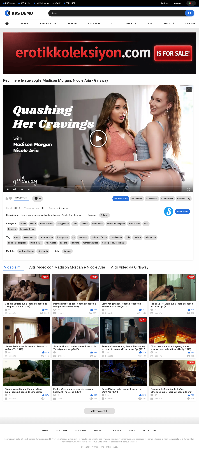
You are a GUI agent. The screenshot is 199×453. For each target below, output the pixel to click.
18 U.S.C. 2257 (150, 430)
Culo (75, 224)
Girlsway (104, 215)
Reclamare (137, 199)
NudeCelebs (182, 211)
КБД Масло (10, 3)
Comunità (168, 23)
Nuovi (24, 23)
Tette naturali (46, 224)
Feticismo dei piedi (116, 224)
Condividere (167, 199)
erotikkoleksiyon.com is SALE (48, 3)
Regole (117, 430)
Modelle (131, 23)
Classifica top (47, 23)
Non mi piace (10, 198)
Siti (113, 23)
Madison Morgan (26, 251)
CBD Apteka (25, 3)
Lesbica (84, 224)
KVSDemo (95, 447)
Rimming (12, 229)
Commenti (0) (183, 199)
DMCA (132, 430)
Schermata (151, 199)
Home (7, 24)
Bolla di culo (134, 224)
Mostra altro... (99, 411)
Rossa (33, 224)
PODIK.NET (70, 3)
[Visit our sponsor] (99, 53)
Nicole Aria (43, 251)
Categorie (94, 23)
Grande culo (97, 224)
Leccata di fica (27, 229)
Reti (149, 23)
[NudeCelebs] (168, 211)
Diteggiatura (63, 224)
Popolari (72, 23)
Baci (146, 224)
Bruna (23, 224)
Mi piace (6, 198)
